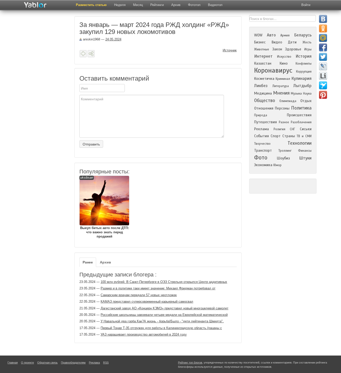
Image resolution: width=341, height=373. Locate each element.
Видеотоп (215, 5)
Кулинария (301, 78)
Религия (279, 129)
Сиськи (306, 129)
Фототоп (194, 5)
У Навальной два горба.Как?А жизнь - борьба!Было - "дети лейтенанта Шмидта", (162, 321)
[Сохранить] (83, 53)
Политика (301, 108)
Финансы (305, 151)
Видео (277, 42)
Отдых (306, 101)
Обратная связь (47, 362)
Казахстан (262, 63)
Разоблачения (301, 122)
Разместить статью (91, 5)
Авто (271, 35)
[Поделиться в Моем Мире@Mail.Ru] (323, 38)
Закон (277, 49)
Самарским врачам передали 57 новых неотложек (139, 295)
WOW (258, 35)
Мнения (281, 93)
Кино (284, 63)
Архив (175, 5)
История (304, 56)
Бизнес (260, 42)
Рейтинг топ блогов (190, 362)
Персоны (282, 108)
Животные (261, 49)
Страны (288, 136)
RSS (106, 362)
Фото (260, 157)
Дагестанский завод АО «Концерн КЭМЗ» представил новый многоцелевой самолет (164, 308)
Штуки (305, 158)
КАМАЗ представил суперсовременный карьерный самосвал (147, 301)
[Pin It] (323, 95)
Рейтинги (157, 5)
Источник (230, 50)
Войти (305, 5)
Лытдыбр (302, 85)
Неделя (120, 5)
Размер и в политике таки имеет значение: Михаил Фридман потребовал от (158, 288)
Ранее (88, 262)
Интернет (263, 56)
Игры (308, 49)
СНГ (292, 129)
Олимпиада (287, 101)
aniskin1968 (91, 39)
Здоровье (293, 49)
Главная (12, 362)
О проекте (27, 362)
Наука (307, 94)
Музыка (296, 94)
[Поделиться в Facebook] (323, 47)
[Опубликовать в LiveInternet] (323, 76)
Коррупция (304, 72)
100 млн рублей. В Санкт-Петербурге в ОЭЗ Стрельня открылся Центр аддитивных (164, 282)
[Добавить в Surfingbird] (323, 85)
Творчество (262, 144)
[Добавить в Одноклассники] (323, 28)
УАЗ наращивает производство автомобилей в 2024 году (144, 334)
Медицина (263, 93)
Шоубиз (283, 158)
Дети (292, 42)
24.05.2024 (113, 39)
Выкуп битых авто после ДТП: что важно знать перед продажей (104, 207)
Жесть (307, 42)
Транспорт (263, 150)
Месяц (138, 5)
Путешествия (265, 122)
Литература (280, 86)
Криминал (283, 79)
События (261, 136)
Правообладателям (73, 362)
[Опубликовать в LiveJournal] (323, 66)
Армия (285, 35)
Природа (260, 115)
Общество (264, 100)
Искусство (284, 57)
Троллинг (285, 151)
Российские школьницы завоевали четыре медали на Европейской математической (164, 315)
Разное (284, 122)
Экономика (263, 165)
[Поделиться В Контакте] (323, 19)
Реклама (261, 129)
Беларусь (303, 35)
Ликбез (261, 85)
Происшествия (299, 115)
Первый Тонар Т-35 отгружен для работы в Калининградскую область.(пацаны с (161, 328)
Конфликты (304, 64)
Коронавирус (273, 70)
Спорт (276, 136)
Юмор (277, 165)
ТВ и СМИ (304, 136)
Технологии (300, 143)
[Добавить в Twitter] (323, 57)
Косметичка (264, 78)
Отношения (263, 108)
